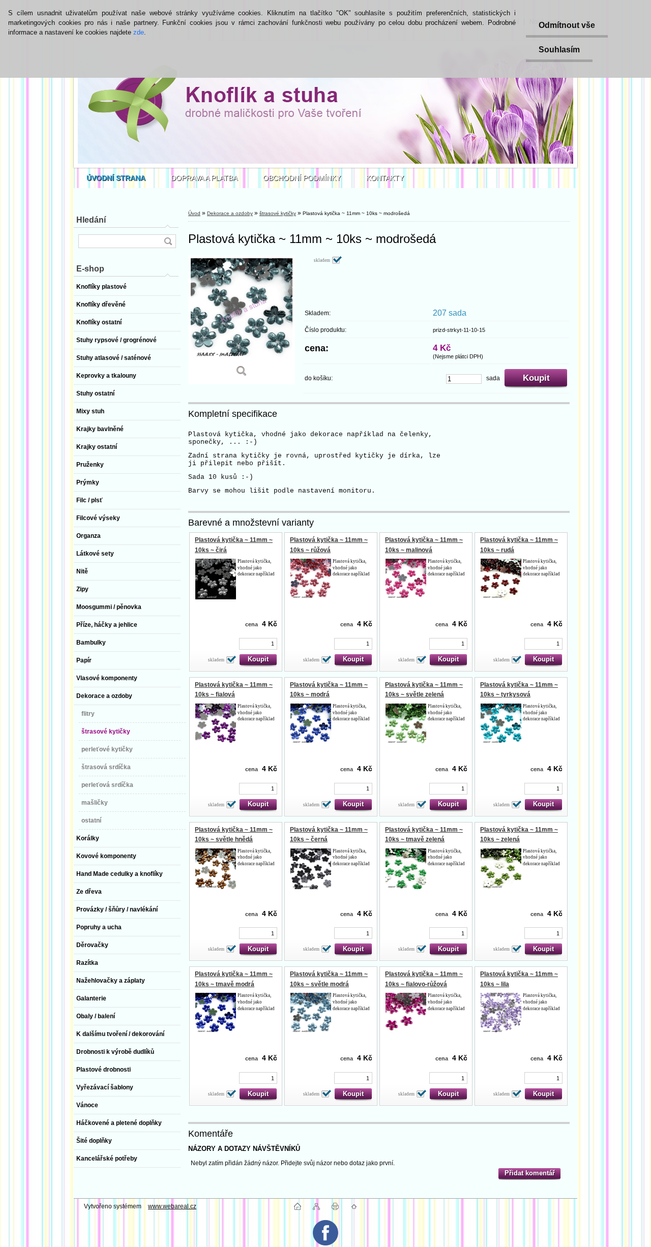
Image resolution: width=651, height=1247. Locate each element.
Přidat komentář (530, 1173)
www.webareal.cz (172, 1206)
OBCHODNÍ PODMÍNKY (302, 178)
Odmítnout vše (567, 25)
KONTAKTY (385, 178)
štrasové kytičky (277, 213)
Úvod (194, 213)
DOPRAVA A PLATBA (204, 178)
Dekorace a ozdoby (230, 213)
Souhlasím (559, 49)
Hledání (91, 220)
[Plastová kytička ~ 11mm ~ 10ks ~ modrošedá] (241, 320)
